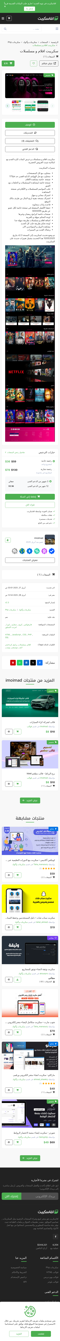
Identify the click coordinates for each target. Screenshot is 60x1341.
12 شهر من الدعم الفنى (37, 486)
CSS (25, 634)
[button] (7, 105)
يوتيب (8, 647)
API (25, 1281)
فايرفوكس (27, 624)
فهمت (41, 1334)
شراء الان (30, 505)
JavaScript (16, 634)
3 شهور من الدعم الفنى (37, 481)
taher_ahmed (42, 922)
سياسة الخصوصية (19, 1267)
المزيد (19, 1334)
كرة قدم (9, 645)
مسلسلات (22, 645)
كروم (20, 624)
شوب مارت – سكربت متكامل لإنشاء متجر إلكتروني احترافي (30, 1022)
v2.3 (7, 602)
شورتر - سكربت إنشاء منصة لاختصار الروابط (34, 1132)
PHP (30, 634)
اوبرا (8, 624)
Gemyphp (43, 1137)
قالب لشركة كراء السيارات (42, 722)
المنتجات (44, 42)
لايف (20, 647)
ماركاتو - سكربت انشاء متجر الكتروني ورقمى (34, 1075)
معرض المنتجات (30, 560)
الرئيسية (54, 42)
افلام (29, 645)
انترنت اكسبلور (11, 627)
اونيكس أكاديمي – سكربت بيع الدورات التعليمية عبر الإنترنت (30, 860)
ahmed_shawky (41, 1079)
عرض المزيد (32, 800)
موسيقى (14, 647)
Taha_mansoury (40, 864)
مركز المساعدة (51, 1301)
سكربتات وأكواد (30, 42)
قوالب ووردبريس (51, 1277)
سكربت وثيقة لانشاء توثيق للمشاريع (38, 969)
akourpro (44, 973)
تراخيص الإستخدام (19, 1277)
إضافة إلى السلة (28, 497)
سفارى (14, 624)
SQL (7, 637)
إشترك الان (11, 1196)
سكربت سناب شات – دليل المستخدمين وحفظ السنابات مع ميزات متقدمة (30, 917)
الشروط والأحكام (19, 1272)
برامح (15, 645)
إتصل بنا (29, 9)
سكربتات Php (14, 42)
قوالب (29, 726)
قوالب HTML (52, 1272)
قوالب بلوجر (53, 1281)
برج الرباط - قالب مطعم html (41, 773)
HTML (8, 634)
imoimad (44, 726)
